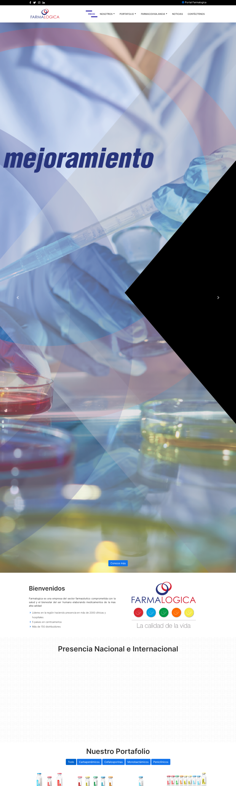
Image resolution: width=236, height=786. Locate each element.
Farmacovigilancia (153, 14)
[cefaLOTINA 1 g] (95, 781)
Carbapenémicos (89, 762)
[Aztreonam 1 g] (140, 781)
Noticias (177, 14)
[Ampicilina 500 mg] (186, 779)
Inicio (91, 14)
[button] (17, 297)
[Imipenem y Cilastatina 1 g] (49, 781)
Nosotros (106, 14)
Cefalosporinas (113, 762)
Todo (71, 762)
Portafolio (127, 14)
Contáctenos (196, 14)
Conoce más (118, 563)
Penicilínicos (160, 762)
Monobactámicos (138, 762)
